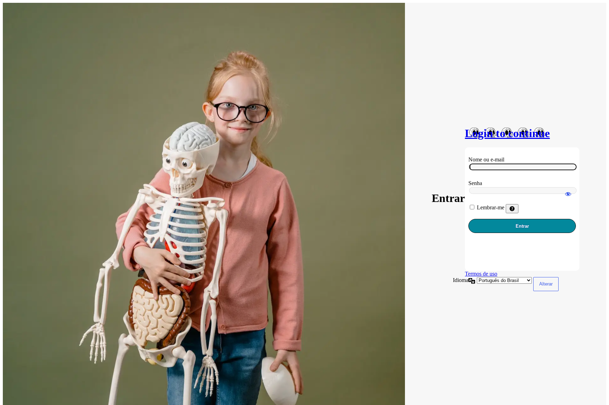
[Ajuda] (512, 208)
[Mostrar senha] (568, 191)
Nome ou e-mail (486, 159)
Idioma (460, 280)
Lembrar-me (490, 207)
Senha (475, 183)
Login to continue (507, 133)
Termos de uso (481, 274)
